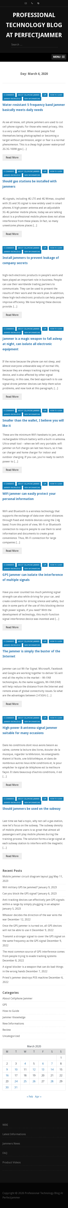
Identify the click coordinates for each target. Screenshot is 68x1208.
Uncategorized (11, 1036)
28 (52, 1081)
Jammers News (11, 1143)
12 (34, 1069)
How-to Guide (56, 95)
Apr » (38, 1096)
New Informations (32, 99)
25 (25, 1081)
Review (6, 1029)
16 (7, 1075)
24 (16, 1081)
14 (52, 1069)
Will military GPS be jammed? (20, 887)
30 (7, 1087)
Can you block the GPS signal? (20, 893)
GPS (44, 95)
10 (16, 1069)
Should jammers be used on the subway (31, 808)
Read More (12, 157)
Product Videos (11, 1162)
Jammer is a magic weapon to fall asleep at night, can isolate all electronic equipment (32, 344)
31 (16, 1087)
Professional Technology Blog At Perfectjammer (34, 25)
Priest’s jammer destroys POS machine (25, 977)
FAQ (4, 1153)
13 (42, 1069)
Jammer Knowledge (12, 99)
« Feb (30, 1096)
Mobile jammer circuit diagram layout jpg (27, 876)
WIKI (5, 1124)
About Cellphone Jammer (28, 95)
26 (34, 1081)
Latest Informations (14, 1134)
